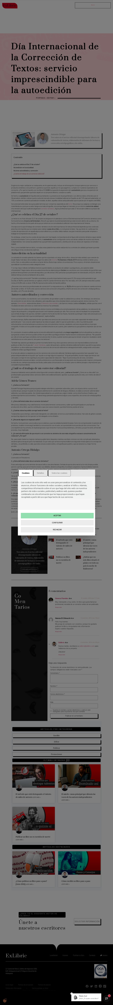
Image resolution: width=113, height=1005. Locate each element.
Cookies (25, 473)
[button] (86, 997)
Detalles (40, 473)
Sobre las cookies (59, 473)
